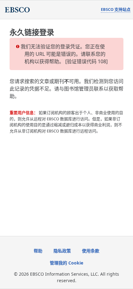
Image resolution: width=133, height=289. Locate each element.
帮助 (38, 251)
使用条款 (90, 251)
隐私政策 (62, 251)
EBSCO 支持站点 (116, 9)
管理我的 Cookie (66, 263)
